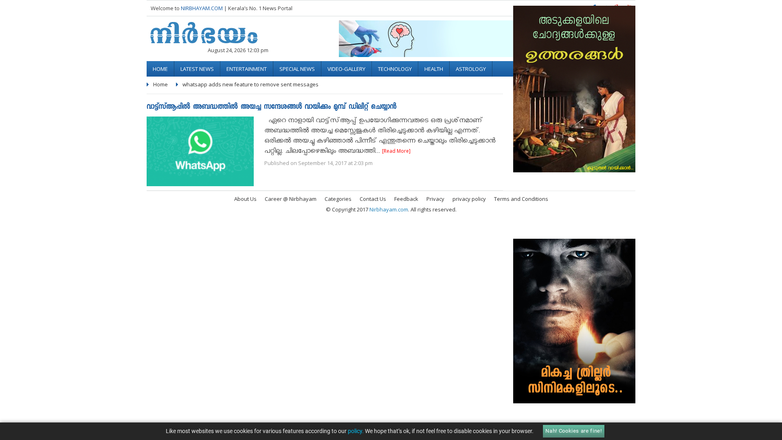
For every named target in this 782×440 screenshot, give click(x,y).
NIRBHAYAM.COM (202, 8)
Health (433, 69)
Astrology (471, 69)
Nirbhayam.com (388, 209)
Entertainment (246, 69)
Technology (395, 69)
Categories (338, 198)
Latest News (197, 69)
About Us (245, 198)
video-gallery (346, 69)
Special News (297, 69)
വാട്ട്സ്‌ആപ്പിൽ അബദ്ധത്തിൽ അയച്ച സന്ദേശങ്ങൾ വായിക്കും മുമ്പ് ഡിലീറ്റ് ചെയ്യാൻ (271, 107)
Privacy (435, 198)
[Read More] (396, 150)
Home (160, 69)
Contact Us (373, 198)
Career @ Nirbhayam (290, 198)
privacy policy (469, 198)
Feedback (406, 198)
